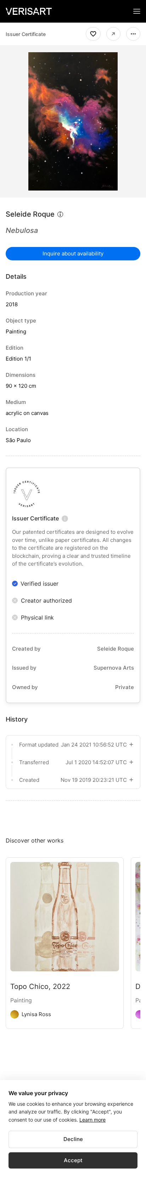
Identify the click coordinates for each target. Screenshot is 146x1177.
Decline (73, 1139)
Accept (73, 1160)
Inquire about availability (73, 253)
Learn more (92, 1120)
